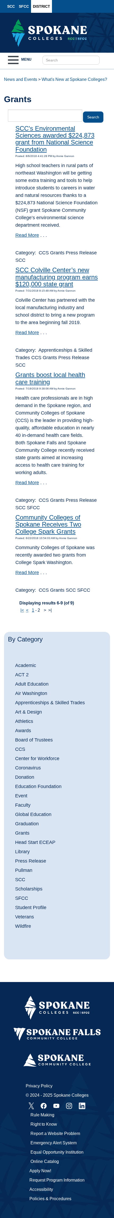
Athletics (24, 721)
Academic (25, 665)
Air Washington (31, 693)
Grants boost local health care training (50, 378)
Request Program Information (57, 1180)
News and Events (20, 79)
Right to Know (43, 1124)
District (41, 6)
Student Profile (30, 907)
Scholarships (28, 889)
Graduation (27, 823)
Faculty (22, 805)
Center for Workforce (37, 758)
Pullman (23, 870)
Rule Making (42, 1115)
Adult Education (32, 684)
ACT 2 (22, 674)
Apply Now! (40, 1171)
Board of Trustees (34, 740)
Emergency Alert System (53, 1143)
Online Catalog (44, 1161)
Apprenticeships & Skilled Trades (50, 702)
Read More (27, 235)
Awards (23, 730)
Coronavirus (28, 767)
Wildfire (23, 926)
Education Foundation (38, 786)
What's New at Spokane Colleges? (74, 79)
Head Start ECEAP (35, 842)
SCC (11, 6)
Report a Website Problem (55, 1133)
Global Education (33, 814)
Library (22, 851)
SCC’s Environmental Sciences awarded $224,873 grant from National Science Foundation (54, 139)
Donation (24, 777)
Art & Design (28, 712)
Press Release (30, 861)
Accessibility (41, 1189)
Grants (22, 833)
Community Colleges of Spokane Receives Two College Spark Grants (48, 524)
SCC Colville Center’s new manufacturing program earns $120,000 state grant (56, 277)
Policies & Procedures (50, 1198)
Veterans (24, 916)
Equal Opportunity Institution (57, 1152)
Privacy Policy (39, 1086)
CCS (20, 749)
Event (21, 795)
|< (22, 610)
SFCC (24, 6)
